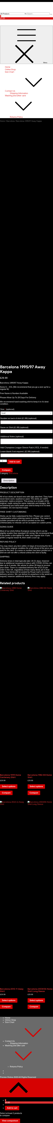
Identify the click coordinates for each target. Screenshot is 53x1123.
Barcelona (10, 121)
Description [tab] (8, 481)
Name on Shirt (14, 427)
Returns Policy (16, 117)
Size (7, 409)
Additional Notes (12, 437)
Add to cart (14, 462)
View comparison (10, 1121)
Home (7, 67)
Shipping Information (19, 93)
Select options (8, 786)
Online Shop (10, 69)
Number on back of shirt (18, 418)
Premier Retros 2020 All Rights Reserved (18, 1077)
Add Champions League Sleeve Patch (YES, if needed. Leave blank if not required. (24, 450)
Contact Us (10, 91)
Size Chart (9, 72)
